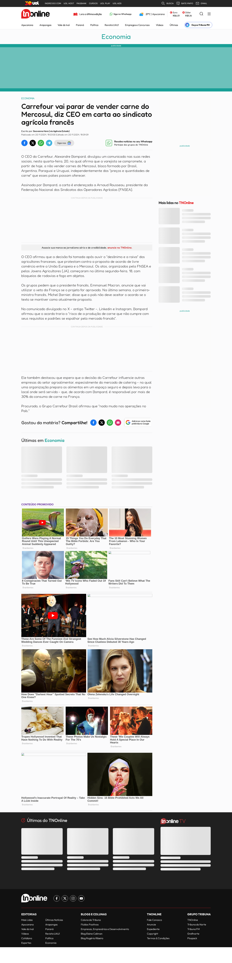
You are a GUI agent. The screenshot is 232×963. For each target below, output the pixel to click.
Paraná (80, 25)
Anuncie (151, 924)
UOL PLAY (105, 3)
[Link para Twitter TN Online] (65, 898)
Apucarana (27, 25)
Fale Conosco (154, 919)
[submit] (201, 14)
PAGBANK (81, 3)
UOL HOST (69, 3)
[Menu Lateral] (209, 14)
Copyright (152, 933)
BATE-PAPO (187, 3)
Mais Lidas (27, 919)
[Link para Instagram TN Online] (73, 898)
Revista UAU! (112, 25)
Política (94, 25)
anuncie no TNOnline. (119, 247)
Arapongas (45, 25)
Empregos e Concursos (137, 25)
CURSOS (93, 3)
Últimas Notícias (54, 919)
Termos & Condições (158, 938)
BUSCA (170, 3)
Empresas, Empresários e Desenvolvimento (105, 929)
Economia (116, 36)
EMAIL (204, 3)
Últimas (174, 25)
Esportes (26, 942)
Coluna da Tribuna (91, 919)
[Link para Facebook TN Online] (57, 898)
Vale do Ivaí (64, 25)
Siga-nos (61, 143)
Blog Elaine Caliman (91, 933)
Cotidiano (26, 938)
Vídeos (159, 25)
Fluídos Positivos (90, 924)
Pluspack (192, 938)
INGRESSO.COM (53, 3)
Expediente (153, 929)
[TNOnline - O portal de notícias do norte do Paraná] (35, 14)
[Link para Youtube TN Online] (81, 898)
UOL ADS (117, 3)
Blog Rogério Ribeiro (92, 938)
